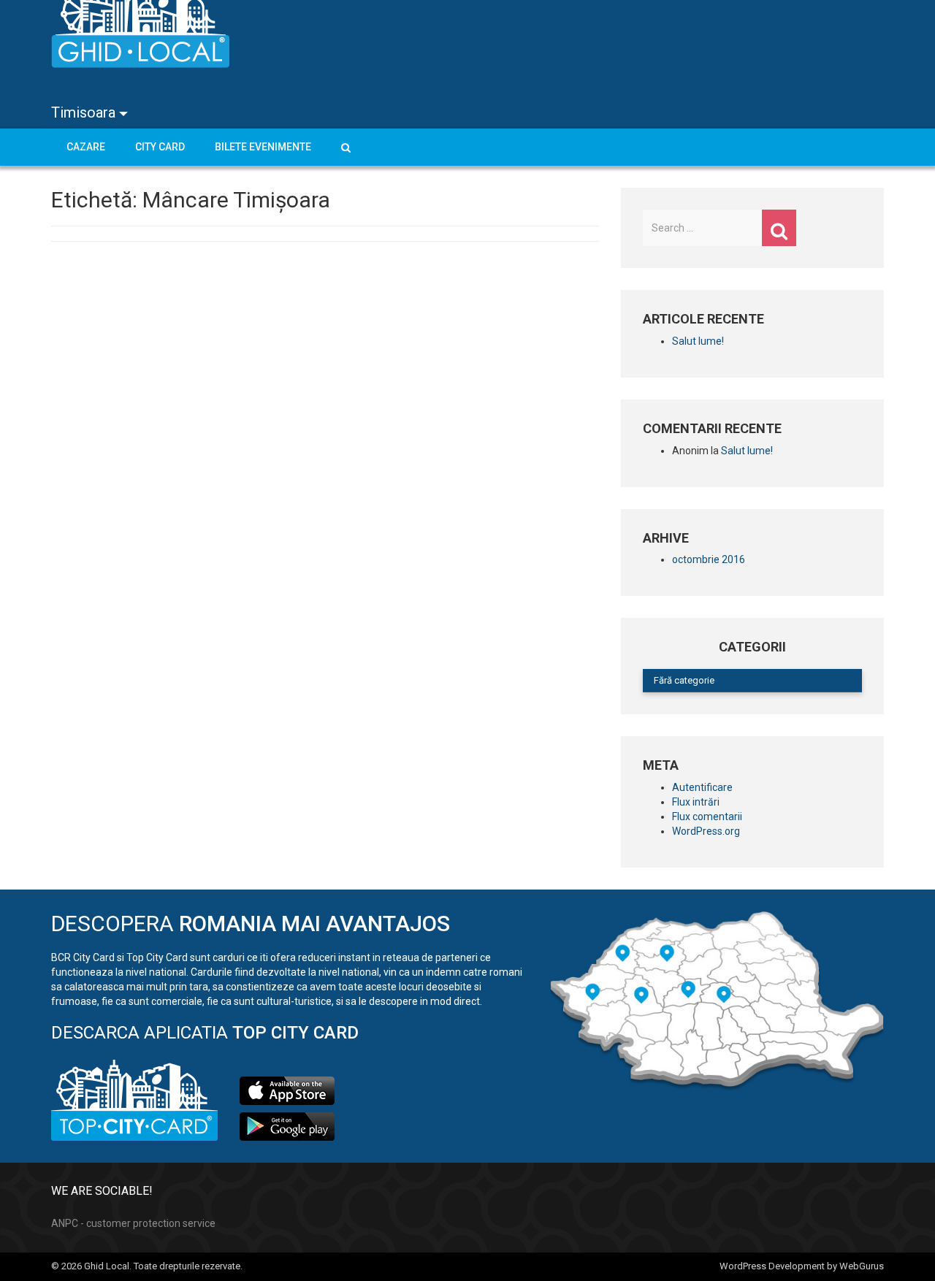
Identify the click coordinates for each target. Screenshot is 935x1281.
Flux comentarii (707, 816)
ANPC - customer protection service (133, 1223)
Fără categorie (684, 680)
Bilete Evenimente (263, 147)
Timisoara (85, 112)
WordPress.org (706, 831)
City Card (160, 147)
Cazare (85, 147)
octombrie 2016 (708, 559)
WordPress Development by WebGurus (802, 1266)
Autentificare (702, 787)
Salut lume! (698, 341)
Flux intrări (696, 802)
